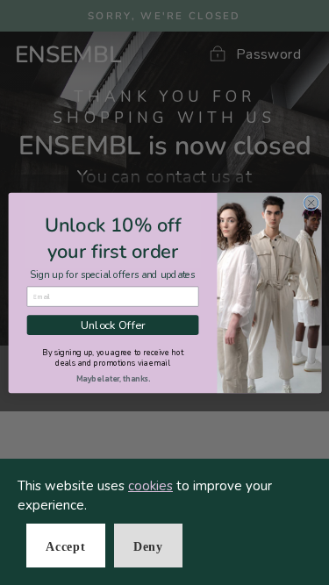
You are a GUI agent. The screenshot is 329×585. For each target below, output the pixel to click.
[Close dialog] (311, 203)
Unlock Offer (112, 324)
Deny (148, 546)
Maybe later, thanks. (112, 378)
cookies (150, 486)
